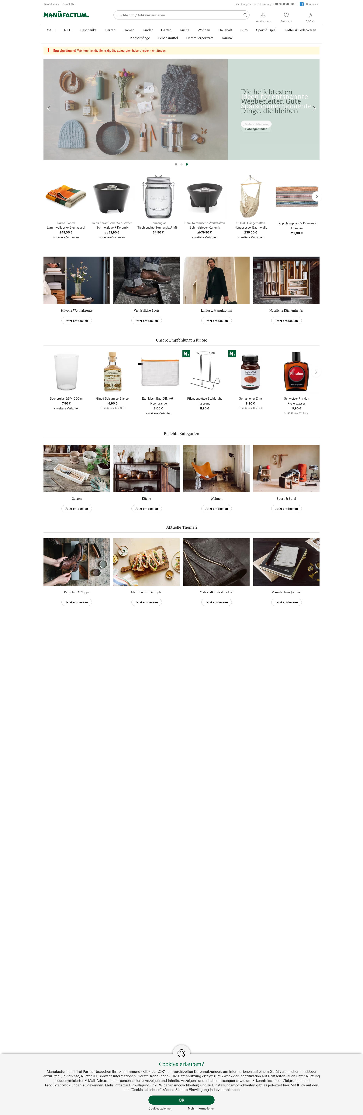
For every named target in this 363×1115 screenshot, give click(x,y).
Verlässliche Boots (146, 310)
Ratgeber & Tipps (76, 592)
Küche (146, 498)
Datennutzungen (207, 1071)
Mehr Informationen (201, 1108)
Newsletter (69, 3)
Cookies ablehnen (160, 1108)
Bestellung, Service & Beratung (264, 3)
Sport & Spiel (286, 498)
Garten (77, 498)
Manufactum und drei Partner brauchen (79, 1071)
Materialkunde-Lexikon (216, 592)
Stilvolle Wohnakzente (76, 310)
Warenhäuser (51, 3)
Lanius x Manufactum (216, 310)
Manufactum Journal (286, 592)
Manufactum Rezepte (146, 592)
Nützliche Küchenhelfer (286, 310)
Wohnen (217, 498)
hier (286, 1085)
